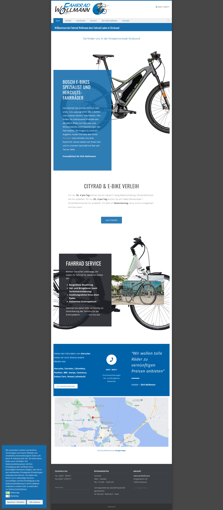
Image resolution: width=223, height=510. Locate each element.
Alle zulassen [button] (35, 502)
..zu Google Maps (140, 488)
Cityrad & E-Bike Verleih (111, 186)
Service (93, 20)
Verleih (68, 20)
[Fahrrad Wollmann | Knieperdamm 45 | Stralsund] (84, 15)
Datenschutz (59, 487)
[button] (8, 492)
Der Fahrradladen (109, 20)
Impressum (111, 507)
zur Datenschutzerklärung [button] (16, 489)
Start (58, 20)
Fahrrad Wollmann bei (111, 450)
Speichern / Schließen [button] (16, 502)
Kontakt (125, 20)
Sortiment (80, 20)
